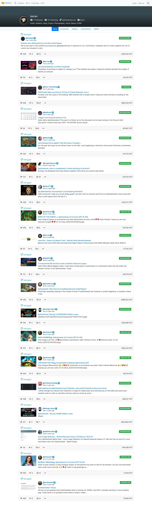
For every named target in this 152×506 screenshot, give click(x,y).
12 (39, 373)
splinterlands (125, 61)
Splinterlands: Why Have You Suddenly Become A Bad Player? (62, 289)
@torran (46, 61)
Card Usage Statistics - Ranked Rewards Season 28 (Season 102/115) (65, 437)
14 (39, 300)
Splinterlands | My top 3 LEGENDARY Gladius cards (58, 314)
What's (40, 416)
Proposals (35, 3)
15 (39, 54)
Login (134, 3)
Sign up (141, 3)
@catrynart (47, 212)
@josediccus (48, 284)
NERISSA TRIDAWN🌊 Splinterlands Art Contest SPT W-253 (61, 462)
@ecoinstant (48, 482)
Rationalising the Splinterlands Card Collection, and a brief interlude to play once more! (72, 388)
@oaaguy (30, 38)
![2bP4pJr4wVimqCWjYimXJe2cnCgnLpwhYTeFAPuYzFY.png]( (62, 317)
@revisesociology (50, 383)
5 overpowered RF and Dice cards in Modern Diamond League (62, 263)
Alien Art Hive (125, 212)
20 (39, 177)
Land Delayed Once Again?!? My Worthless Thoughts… (59, 143)
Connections (86, 29)
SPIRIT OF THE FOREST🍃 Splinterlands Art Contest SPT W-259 (63, 217)
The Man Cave (125, 482)
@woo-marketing (50, 87)
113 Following (52, 20)
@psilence (47, 112)
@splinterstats (49, 431)
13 (39, 473)
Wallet (96, 29)
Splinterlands (125, 38)
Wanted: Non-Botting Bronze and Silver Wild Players (41, 43)
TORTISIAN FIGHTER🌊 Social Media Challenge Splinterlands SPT (63, 363)
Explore (21, 3)
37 (39, 103)
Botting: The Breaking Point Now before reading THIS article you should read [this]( (71, 171)
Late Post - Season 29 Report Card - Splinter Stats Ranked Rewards (64, 240)
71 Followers (38, 20)
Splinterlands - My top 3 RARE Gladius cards (55, 414)
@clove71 (47, 186)
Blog (55, 29)
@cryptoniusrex (49, 163)
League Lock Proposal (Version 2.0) (52, 118)
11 (39, 323)
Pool (42, 3)
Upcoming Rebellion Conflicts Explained (54, 67)
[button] (147, 3)
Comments (64, 29)
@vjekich (47, 258)
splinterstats (125, 235)
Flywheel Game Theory (47, 488)
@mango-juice (49, 309)
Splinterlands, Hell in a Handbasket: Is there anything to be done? (64, 168)
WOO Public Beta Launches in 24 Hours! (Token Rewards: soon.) (63, 92)
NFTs (28, 3)
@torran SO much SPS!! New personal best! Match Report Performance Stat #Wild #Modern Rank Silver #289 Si (82, 243)
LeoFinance (126, 87)
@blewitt (47, 138)
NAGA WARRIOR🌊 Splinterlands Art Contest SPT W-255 (60, 337)
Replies (75, 29)
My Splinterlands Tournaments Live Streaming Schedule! (60, 191)
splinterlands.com (69, 20)
